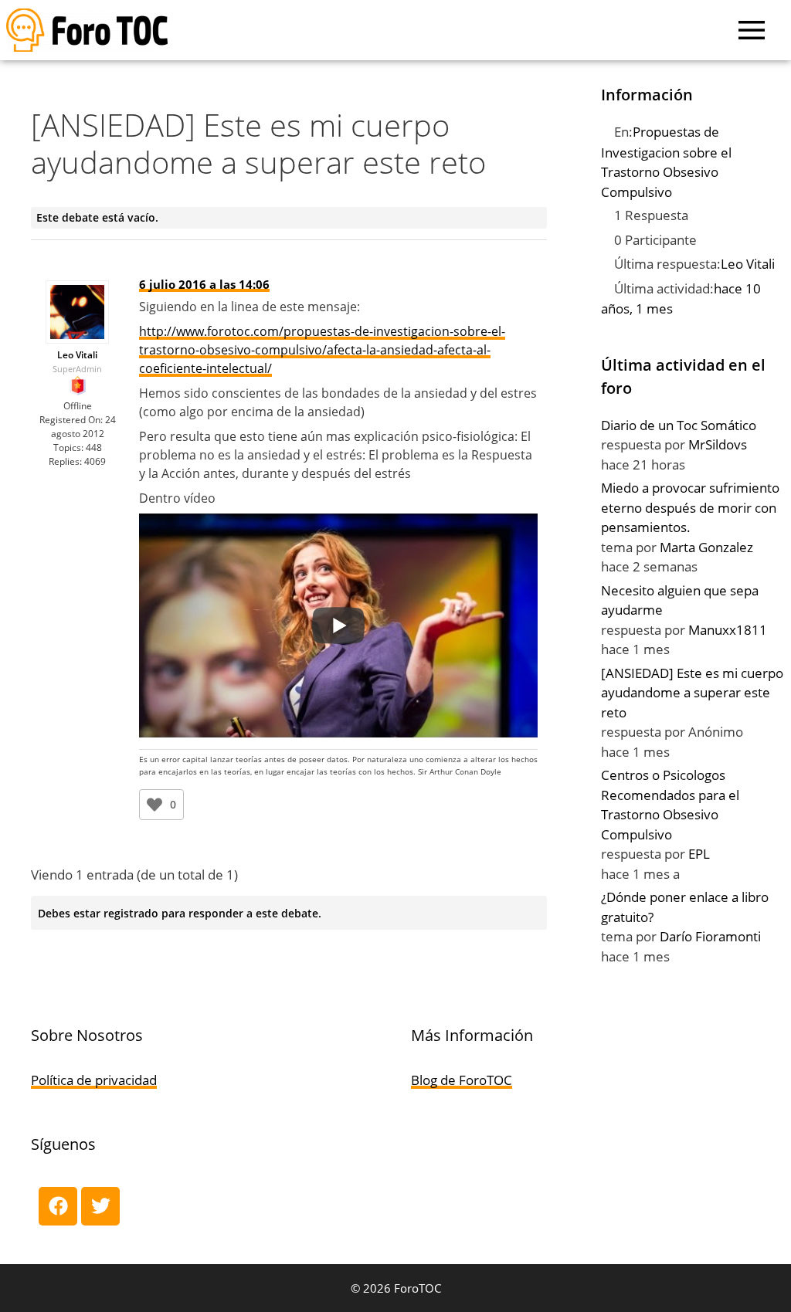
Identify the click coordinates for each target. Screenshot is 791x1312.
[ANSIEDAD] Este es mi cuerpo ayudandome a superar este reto (692, 692)
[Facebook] (58, 1206)
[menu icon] (751, 30)
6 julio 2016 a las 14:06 (204, 284)
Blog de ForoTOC (461, 1080)
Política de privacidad (94, 1080)
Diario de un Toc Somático (678, 425)
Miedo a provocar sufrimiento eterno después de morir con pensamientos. (690, 507)
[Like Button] (154, 804)
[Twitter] (100, 1206)
